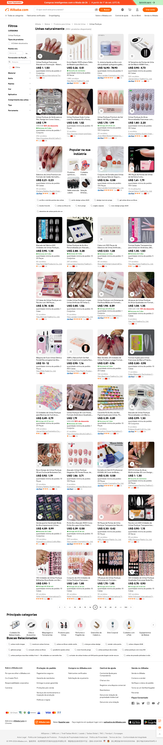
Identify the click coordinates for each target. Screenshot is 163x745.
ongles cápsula (98, 206)
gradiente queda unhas (61, 650)
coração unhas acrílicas (37, 650)
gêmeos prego (16, 650)
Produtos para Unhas (62, 24)
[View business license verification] (104, 741)
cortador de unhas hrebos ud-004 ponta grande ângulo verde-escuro (94, 655)
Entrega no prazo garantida (47, 683)
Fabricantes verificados (77, 673)
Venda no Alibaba (138, 673)
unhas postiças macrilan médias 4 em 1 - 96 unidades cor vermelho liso (36, 655)
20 (111, 607)
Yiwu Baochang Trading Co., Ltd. (140, 264)
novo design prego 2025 (119, 206)
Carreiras (8, 688)
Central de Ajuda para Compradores (108, 674)
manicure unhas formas (40, 644)
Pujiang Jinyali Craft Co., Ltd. (139, 429)
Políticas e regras (43, 700)
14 (80, 607)
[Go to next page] (131, 607)
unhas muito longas (18, 644)
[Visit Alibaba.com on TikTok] (158, 703)
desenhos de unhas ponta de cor (51, 211)
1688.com (55, 733)
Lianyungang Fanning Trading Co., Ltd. (80, 264)
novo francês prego (84, 650)
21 (115, 607)
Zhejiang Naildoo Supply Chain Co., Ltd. (141, 134)
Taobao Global (92, 733)
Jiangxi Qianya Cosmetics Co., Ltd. (49, 431)
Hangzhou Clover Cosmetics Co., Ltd (111, 315)
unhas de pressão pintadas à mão (138, 655)
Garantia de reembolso (46, 678)
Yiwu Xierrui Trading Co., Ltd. (78, 81)
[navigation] (19, 316)
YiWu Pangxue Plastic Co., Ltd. (109, 539)
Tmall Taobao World (69, 733)
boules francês (44, 206)
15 (85, 607)
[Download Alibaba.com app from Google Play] (151, 722)
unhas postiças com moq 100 (135, 650)
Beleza (47, 24)
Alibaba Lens (19, 721)
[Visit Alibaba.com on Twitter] (143, 703)
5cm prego (82, 206)
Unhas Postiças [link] (95, 24)
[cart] (130, 10)
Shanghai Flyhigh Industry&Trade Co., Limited (111, 264)
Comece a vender (138, 678)
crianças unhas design (92, 644)
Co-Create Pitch (11, 678)
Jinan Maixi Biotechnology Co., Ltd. (111, 136)
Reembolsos (105, 690)
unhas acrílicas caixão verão (67, 644)
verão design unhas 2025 (80, 200)
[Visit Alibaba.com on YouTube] (153, 703)
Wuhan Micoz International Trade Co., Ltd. (49, 75)
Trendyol (108, 733)
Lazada (81, 733)
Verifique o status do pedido (142, 683)
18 (100, 607)
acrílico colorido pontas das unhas (51, 200)
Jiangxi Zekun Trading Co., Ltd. (140, 79)
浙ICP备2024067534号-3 (147, 741)
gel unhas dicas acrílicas (128, 200)
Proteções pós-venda (45, 688)
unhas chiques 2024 (136, 644)
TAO (101, 733)
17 (95, 607)
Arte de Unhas (80, 24)
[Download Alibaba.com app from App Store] (134, 722)
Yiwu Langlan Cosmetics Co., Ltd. (111, 75)
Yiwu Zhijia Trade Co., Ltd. (46, 371)
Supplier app (63, 722)
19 (105, 607)
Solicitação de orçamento (78, 678)
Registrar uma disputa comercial (112, 685)
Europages (118, 733)
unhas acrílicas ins (64, 206)
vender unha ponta (114, 644)
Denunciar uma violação (109, 702)
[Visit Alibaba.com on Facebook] (132, 703)
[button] (96, 9)
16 (90, 607)
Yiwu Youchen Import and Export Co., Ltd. (80, 134)
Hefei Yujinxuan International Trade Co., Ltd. (49, 596)
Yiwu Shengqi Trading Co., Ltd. (48, 317)
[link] (159, 720)
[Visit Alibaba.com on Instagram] (148, 703)
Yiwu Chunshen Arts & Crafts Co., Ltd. (49, 138)
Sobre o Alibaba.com (13, 668)
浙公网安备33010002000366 (123, 741)
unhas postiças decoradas (107, 650)
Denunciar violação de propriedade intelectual (109, 696)
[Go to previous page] (59, 607)
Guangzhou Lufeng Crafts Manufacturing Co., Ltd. (49, 541)
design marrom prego (104, 200)
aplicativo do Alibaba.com (115, 722)
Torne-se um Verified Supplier (143, 688)
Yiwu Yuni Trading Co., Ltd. (138, 321)
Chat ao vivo (105, 680)
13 (75, 607)
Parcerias (135, 693)
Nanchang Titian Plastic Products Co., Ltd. (80, 371)
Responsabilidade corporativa (17, 683)
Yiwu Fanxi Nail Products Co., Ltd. (49, 264)
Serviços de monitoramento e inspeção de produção (48, 694)
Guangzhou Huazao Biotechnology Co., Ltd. (80, 487)
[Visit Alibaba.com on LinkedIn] (138, 703)
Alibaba (38, 24)
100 (126, 607)
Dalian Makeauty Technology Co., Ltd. (141, 374)
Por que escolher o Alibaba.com (17, 673)
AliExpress (45, 733)
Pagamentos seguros (45, 673)
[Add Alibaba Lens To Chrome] (43, 722)
